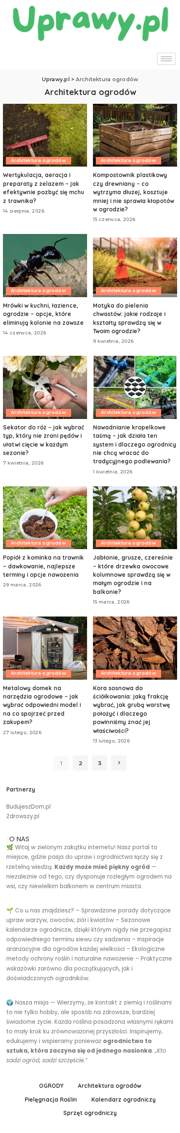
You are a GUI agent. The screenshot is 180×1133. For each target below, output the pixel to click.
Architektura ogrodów (38, 160)
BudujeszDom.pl (28, 807)
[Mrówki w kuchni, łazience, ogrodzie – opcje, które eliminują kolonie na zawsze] (45, 265)
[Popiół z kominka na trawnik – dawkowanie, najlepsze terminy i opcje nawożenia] (45, 518)
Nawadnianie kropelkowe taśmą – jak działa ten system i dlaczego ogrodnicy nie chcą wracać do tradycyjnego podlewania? (134, 444)
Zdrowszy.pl (22, 816)
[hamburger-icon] (166, 59)
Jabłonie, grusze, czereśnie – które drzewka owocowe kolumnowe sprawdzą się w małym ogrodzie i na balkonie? (133, 574)
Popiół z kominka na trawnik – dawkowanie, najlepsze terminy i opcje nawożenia (43, 566)
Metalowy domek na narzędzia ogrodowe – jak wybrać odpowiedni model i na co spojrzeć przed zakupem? (42, 705)
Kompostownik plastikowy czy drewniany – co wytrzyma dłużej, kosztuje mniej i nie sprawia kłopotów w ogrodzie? (133, 192)
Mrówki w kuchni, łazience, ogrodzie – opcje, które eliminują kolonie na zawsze (43, 314)
